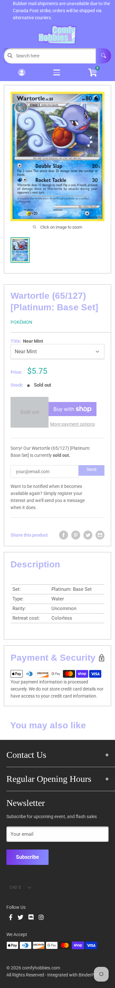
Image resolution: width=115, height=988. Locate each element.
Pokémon (21, 322)
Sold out (29, 412)
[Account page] (21, 73)
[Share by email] (100, 535)
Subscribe (27, 857)
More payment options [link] (72, 424)
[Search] (103, 55)
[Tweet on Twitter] (87, 535)
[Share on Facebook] (63, 535)
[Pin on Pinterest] (75, 535)
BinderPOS (89, 974)
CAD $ (15, 887)
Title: (27, 341)
